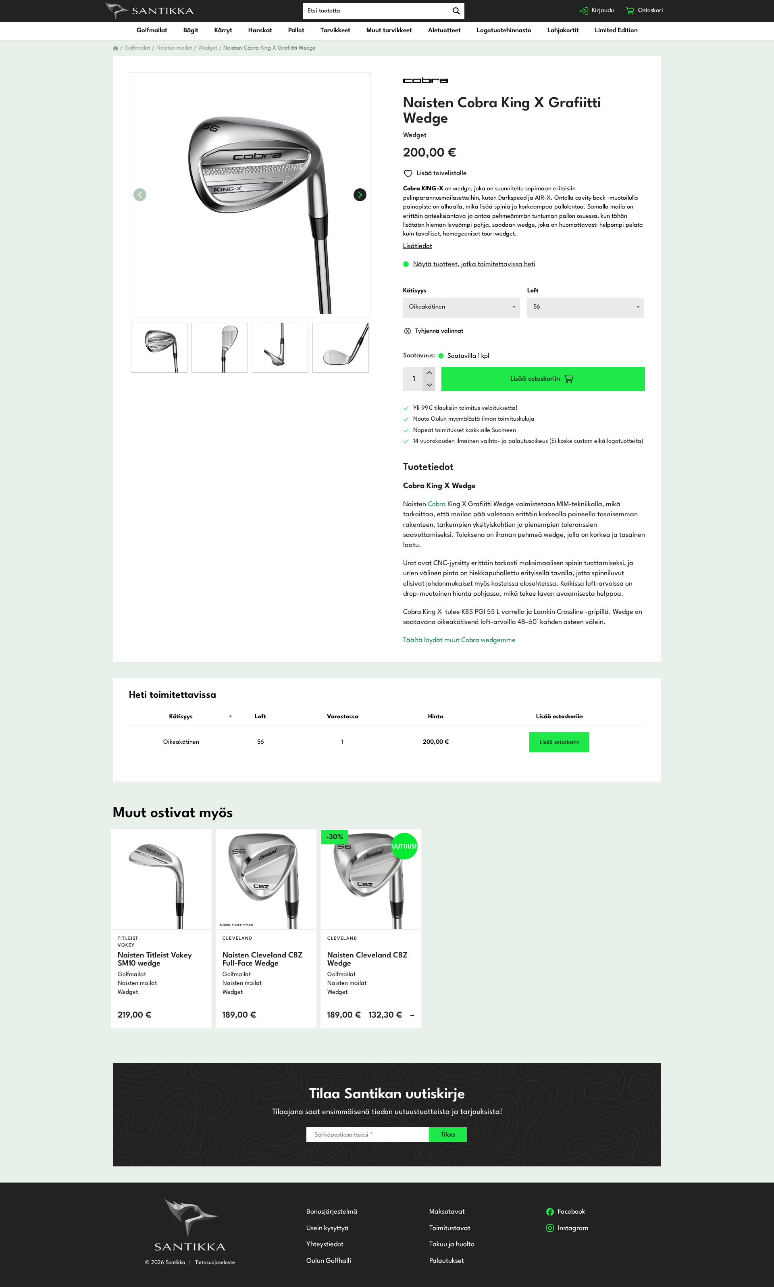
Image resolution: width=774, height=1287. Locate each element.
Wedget (207, 48)
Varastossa (342, 717)
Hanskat (260, 30)
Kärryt (223, 30)
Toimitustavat (449, 1228)
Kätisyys (415, 291)
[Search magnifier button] (456, 11)
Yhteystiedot (324, 1244)
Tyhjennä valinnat (439, 331)
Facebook (571, 1211)
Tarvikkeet (335, 30)
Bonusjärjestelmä (332, 1211)
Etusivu (116, 48)
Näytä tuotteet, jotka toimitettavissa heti (474, 264)
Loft (533, 291)
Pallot (296, 30)
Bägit (190, 30)
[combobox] (461, 308)
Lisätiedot (417, 246)
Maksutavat (447, 1211)
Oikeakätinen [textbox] (427, 307)
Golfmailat (152, 30)
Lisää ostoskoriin (559, 717)
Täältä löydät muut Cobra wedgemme (459, 640)
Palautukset (446, 1261)
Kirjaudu (603, 11)
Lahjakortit (563, 30)
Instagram (573, 1228)
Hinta (435, 717)
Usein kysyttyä (327, 1228)
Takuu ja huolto (451, 1244)
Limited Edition (616, 30)
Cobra (437, 504)
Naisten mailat (174, 48)
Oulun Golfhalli (328, 1261)
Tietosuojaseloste (215, 1262)
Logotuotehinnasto (504, 30)
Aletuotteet (444, 30)
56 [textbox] (536, 307)
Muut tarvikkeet (389, 30)
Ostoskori (650, 11)
